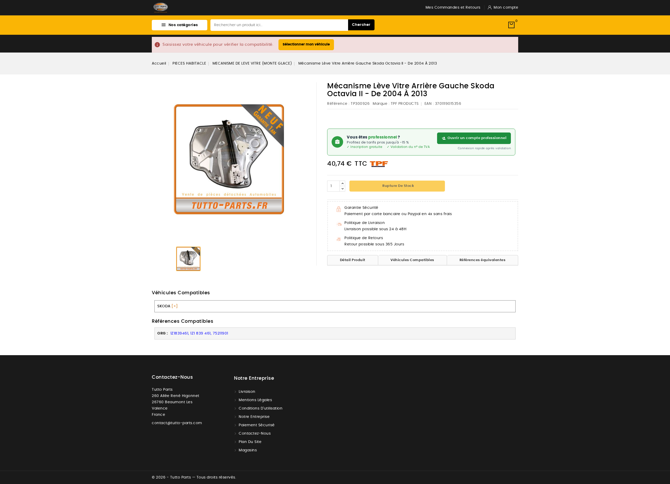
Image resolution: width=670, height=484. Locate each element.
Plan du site (250, 442)
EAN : (429, 104)
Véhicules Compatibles (412, 260)
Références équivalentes (483, 260)
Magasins (248, 450)
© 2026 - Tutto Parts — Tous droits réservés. (194, 477)
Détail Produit (352, 260)
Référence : (338, 104)
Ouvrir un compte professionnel (477, 138)
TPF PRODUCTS (405, 104)
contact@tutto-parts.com (177, 423)
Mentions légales (255, 400)
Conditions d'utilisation (260, 408)
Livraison (247, 392)
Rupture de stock (398, 186)
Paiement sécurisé (257, 425)
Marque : (381, 104)
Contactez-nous (172, 377)
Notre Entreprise (254, 417)
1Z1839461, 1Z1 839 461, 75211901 (198, 333)
